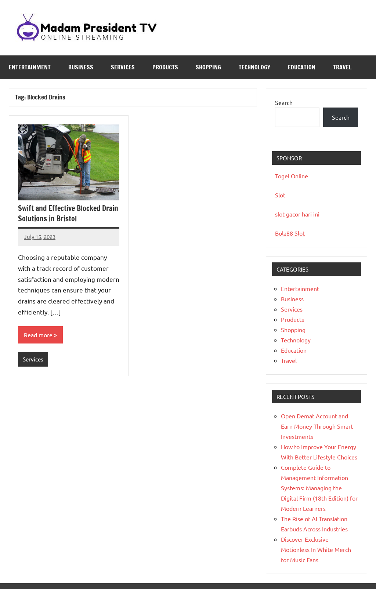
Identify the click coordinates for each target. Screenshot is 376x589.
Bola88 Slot (290, 233)
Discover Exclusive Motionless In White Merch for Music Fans (316, 549)
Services (123, 67)
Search (284, 102)
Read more (38, 334)
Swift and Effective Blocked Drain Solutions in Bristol (68, 213)
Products (165, 67)
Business (80, 67)
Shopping (208, 67)
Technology (254, 67)
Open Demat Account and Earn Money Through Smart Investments (317, 426)
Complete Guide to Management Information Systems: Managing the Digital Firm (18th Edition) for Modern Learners (319, 487)
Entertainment (30, 67)
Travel (342, 67)
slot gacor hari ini (297, 214)
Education (301, 67)
